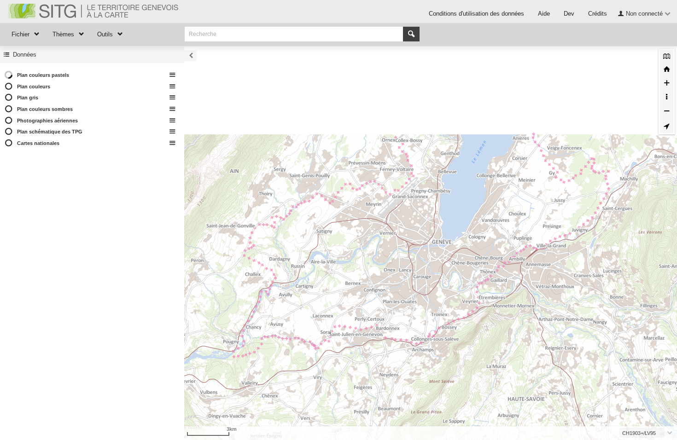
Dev (569, 13)
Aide (544, 13)
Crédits (597, 13)
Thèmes (63, 34)
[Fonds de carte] (666, 57)
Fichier (20, 34)
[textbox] (643, 432)
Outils (105, 34)
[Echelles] (666, 98)
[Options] (173, 75)
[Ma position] (666, 126)
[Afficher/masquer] (9, 86)
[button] (643, 13)
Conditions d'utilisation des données (476, 13)
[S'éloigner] (666, 112)
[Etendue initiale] (666, 70)
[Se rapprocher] (666, 84)
